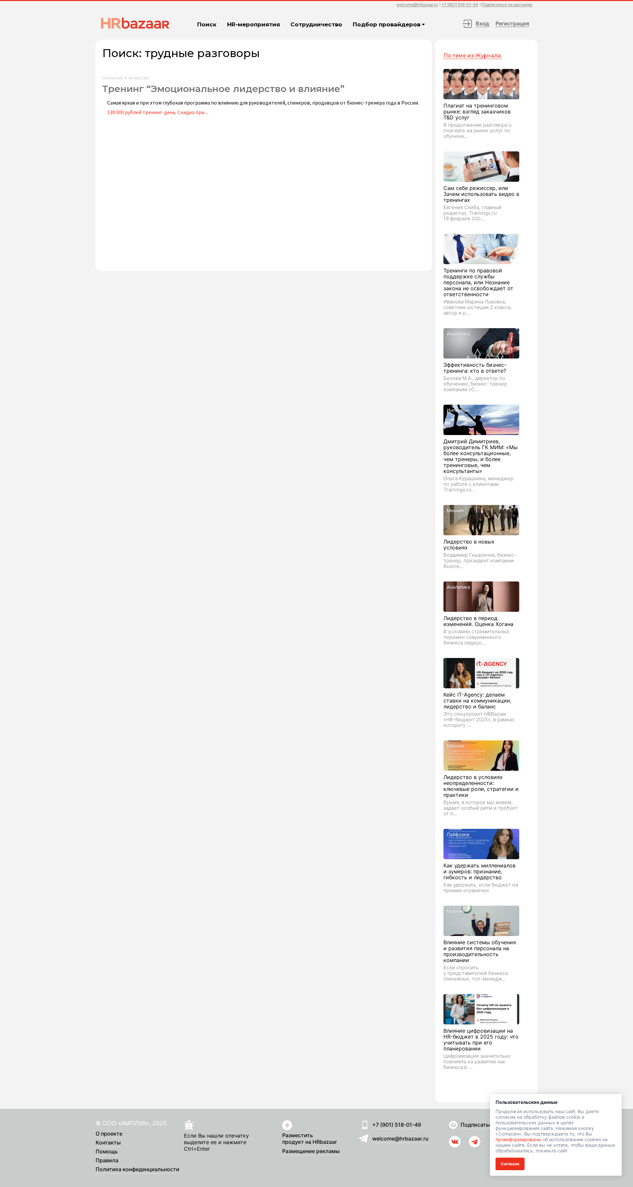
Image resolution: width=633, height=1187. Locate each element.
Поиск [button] (207, 24)
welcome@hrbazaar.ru (417, 5)
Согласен (510, 1163)
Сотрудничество (316, 24)
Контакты (108, 1143)
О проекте (109, 1134)
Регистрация (512, 23)
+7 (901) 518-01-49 (459, 5)
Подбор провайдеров (386, 24)
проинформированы (518, 1139)
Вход (482, 23)
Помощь (107, 1152)
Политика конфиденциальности (137, 1169)
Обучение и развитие (125, 78)
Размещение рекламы (311, 1151)
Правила (107, 1161)
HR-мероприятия (253, 24)
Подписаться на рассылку (507, 5)
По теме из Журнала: (472, 55)
